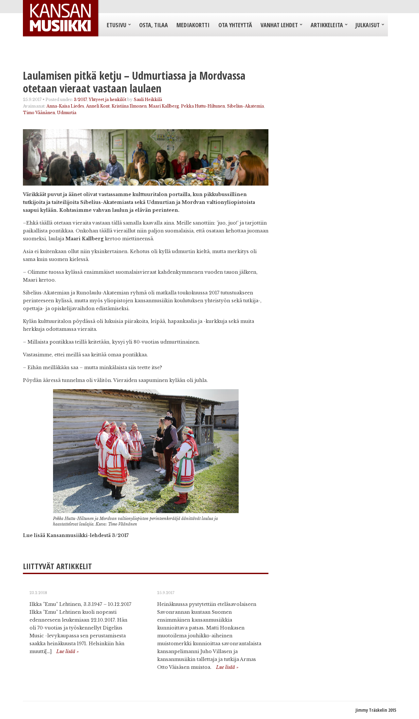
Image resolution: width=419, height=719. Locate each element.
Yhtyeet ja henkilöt (107, 99)
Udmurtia (66, 112)
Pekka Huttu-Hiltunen (203, 106)
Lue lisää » (67, 651)
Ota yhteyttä (235, 25)
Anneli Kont (98, 106)
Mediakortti (193, 25)
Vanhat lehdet (279, 25)
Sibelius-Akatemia (245, 106)
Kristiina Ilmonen (129, 106)
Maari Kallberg (164, 106)
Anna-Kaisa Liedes (65, 106)
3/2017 (80, 99)
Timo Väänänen (39, 112)
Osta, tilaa (153, 25)
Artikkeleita (327, 25)
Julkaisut (367, 25)
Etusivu (116, 25)
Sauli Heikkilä (148, 99)
